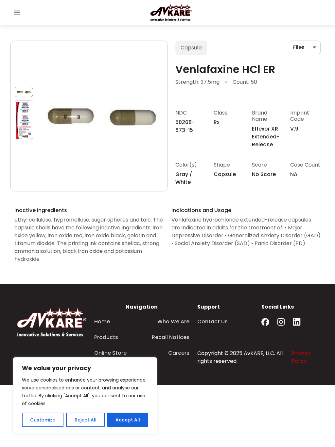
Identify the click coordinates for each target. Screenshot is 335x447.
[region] (85, 395)
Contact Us (212, 321)
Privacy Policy (301, 357)
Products (106, 337)
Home (102, 321)
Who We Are (173, 321)
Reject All (86, 420)
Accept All (127, 420)
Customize (42, 420)
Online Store (110, 353)
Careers (178, 353)
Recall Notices (170, 337)
